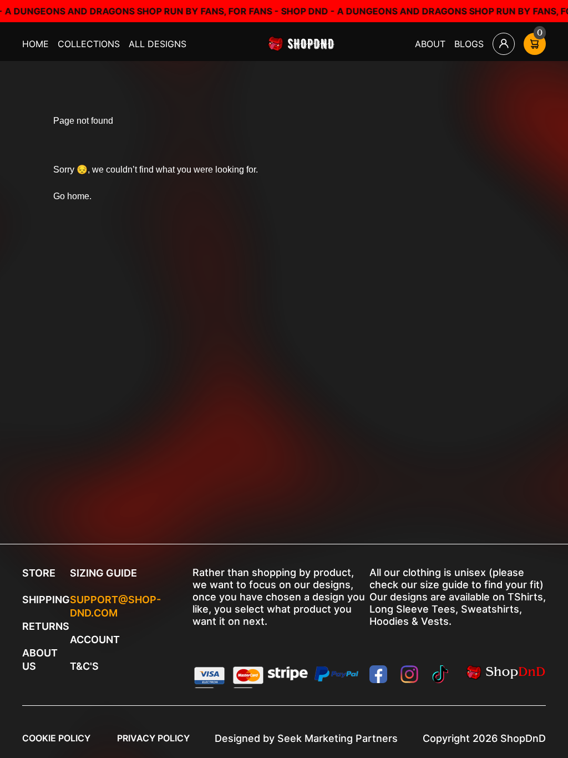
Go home (71, 196)
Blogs (469, 43)
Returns (45, 626)
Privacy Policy (153, 738)
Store (38, 573)
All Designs (157, 43)
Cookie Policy (56, 738)
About (430, 43)
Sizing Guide (103, 573)
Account (95, 639)
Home (35, 43)
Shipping (46, 599)
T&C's (84, 666)
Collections (89, 43)
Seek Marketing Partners (337, 738)
